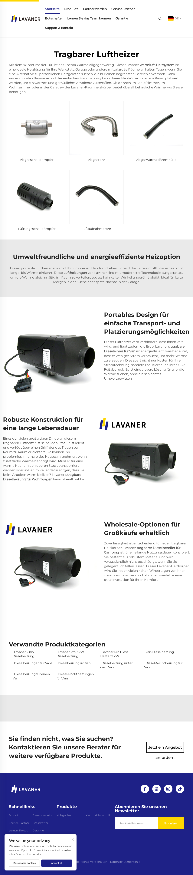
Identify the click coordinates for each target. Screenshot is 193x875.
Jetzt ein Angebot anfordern (165, 749)
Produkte (71, 9)
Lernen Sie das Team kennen (89, 18)
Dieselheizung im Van (74, 663)
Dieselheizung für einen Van (31, 676)
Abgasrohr (96, 160)
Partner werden (95, 9)
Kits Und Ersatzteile (98, 815)
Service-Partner (123, 9)
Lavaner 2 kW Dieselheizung (23, 654)
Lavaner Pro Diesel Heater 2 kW (114, 654)
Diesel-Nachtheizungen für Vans (75, 676)
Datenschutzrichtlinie (125, 861)
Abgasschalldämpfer (37, 160)
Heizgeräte (64, 815)
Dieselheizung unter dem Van (116, 665)
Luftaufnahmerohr (96, 229)
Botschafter (54, 18)
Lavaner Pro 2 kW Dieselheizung (70, 654)
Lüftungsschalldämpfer (37, 229)
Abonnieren (171, 823)
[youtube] (156, 789)
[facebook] (145, 789)
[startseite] (26, 18)
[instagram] (168, 789)
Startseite (52, 9)
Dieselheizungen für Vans (33, 663)
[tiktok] (180, 789)
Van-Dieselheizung (160, 652)
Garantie (122, 18)
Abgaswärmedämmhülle (156, 160)
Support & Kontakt (59, 28)
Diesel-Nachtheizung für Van (163, 665)
